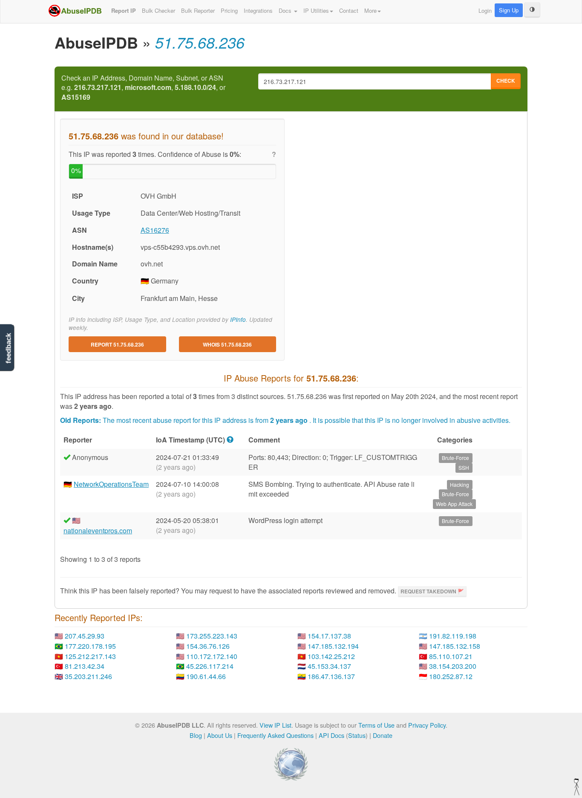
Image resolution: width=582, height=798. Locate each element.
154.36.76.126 (208, 646)
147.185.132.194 (333, 646)
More (370, 10)
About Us (219, 735)
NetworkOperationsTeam (111, 484)
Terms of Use (376, 724)
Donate (382, 735)
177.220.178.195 (90, 646)
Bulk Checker (158, 10)
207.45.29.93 (84, 636)
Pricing (229, 10)
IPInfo (238, 319)
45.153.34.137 (329, 666)
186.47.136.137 (331, 676)
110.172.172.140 (211, 656)
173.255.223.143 (211, 636)
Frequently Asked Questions (275, 735)
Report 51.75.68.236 (117, 344)
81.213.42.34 (84, 666)
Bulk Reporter (198, 10)
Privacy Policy (427, 724)
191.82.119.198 (452, 636)
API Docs (331, 735)
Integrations (258, 10)
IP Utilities (316, 10)
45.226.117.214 (209, 666)
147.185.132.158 (454, 646)
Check (505, 80)
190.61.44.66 (206, 676)
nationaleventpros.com (97, 530)
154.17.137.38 (329, 636)
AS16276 (155, 230)
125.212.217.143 (90, 656)
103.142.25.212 (331, 656)
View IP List (275, 724)
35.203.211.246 (88, 676)
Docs (286, 10)
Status (357, 735)
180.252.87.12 (451, 676)
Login (485, 10)
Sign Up (509, 10)
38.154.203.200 (452, 666)
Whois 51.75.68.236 (227, 344)
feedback (8, 348)
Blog (196, 735)
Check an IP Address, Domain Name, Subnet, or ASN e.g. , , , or (143, 87)
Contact (348, 10)
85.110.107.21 (451, 656)
